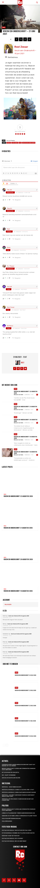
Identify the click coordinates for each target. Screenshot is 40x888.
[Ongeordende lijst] (15, 173)
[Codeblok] (19, 173)
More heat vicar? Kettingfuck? (11, 835)
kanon (8, 142)
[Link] (21, 173)
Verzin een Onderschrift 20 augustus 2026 (25, 420)
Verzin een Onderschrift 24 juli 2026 (25, 675)
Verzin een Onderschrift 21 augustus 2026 (25, 407)
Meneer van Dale (18, 394)
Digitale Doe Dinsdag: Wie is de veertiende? (14, 841)
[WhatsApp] (29, 39)
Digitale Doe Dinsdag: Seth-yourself (12, 838)
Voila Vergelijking (7, 821)
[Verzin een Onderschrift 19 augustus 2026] (7, 437)
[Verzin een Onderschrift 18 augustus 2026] (7, 452)
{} (23, 173)
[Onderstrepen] (8, 173)
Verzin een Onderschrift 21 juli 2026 (25, 721)
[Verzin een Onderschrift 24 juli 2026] (8, 674)
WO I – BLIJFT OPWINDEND (9, 775)
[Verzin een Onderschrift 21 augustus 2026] (7, 407)
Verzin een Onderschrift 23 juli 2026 (25, 690)
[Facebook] (16, 39)
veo (20, 142)
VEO (3, 27)
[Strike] (10, 173)
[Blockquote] (17, 173)
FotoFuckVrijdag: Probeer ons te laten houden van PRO (18, 833)
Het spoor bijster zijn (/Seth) (10, 772)
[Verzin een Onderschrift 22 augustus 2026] (7, 392)
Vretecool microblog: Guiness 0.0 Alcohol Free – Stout (18, 789)
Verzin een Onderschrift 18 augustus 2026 (25, 452)
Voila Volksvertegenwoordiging (11, 818)
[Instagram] (18, 368)
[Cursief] (6, 173)
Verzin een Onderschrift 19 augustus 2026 (25, 437)
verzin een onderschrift (29, 142)
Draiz (9, 247)
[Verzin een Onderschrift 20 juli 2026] (8, 735)
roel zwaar (14, 142)
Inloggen (35, 161)
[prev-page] (4, 745)
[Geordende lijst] (12, 173)
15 (37, 439)
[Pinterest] (25, 39)
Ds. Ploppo (10, 266)
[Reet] (18, 362)
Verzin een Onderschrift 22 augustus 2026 (25, 392)
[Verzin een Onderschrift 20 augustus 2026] (7, 420)
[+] (26, 173)
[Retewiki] (24, 880)
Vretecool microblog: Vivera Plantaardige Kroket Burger (19, 792)
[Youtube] (25, 368)
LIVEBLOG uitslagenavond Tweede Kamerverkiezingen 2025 (18, 813)
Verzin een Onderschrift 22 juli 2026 (25, 705)
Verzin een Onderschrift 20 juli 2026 (25, 736)
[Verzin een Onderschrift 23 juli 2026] (8, 689)
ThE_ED (9, 190)
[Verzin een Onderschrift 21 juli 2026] (8, 719)
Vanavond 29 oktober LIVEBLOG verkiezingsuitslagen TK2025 (19, 815)
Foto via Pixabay (10, 140)
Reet (8, 229)
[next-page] (7, 745)
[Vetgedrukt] (4, 173)
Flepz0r (9, 208)
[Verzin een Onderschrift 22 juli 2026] (8, 704)
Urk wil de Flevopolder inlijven (11, 777)
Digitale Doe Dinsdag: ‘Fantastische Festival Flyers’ (16, 830)
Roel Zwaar (10, 307)
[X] (21, 39)
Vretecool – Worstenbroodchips (11, 787)
